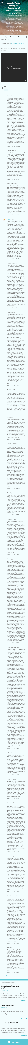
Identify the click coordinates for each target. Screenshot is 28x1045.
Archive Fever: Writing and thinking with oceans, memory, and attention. (14, 7)
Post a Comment (7, 976)
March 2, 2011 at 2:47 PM (13, 798)
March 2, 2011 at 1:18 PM (13, 554)
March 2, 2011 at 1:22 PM (13, 643)
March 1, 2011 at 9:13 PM (13, 215)
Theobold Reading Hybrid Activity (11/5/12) (10, 987)
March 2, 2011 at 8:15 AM (13, 385)
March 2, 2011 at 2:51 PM (13, 851)
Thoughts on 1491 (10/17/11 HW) (9, 1023)
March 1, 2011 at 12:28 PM (13, 146)
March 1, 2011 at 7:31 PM (13, 179)
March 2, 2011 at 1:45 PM (13, 775)
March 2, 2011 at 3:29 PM (13, 943)
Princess (9, 219)
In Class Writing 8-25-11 (7, 1005)
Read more (24, 1000)
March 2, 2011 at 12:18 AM (13, 308)
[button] (26, 37)
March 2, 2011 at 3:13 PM (13, 891)
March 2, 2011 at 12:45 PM (13, 515)
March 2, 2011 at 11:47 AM (13, 488)
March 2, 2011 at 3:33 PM (13, 972)
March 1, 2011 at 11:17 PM (13, 258)
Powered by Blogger (15, 1042)
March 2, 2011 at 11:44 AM (13, 439)
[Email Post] (5, 87)
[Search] (26, 3)
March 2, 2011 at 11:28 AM (13, 413)
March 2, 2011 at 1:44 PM (13, 748)
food (6, 90)
